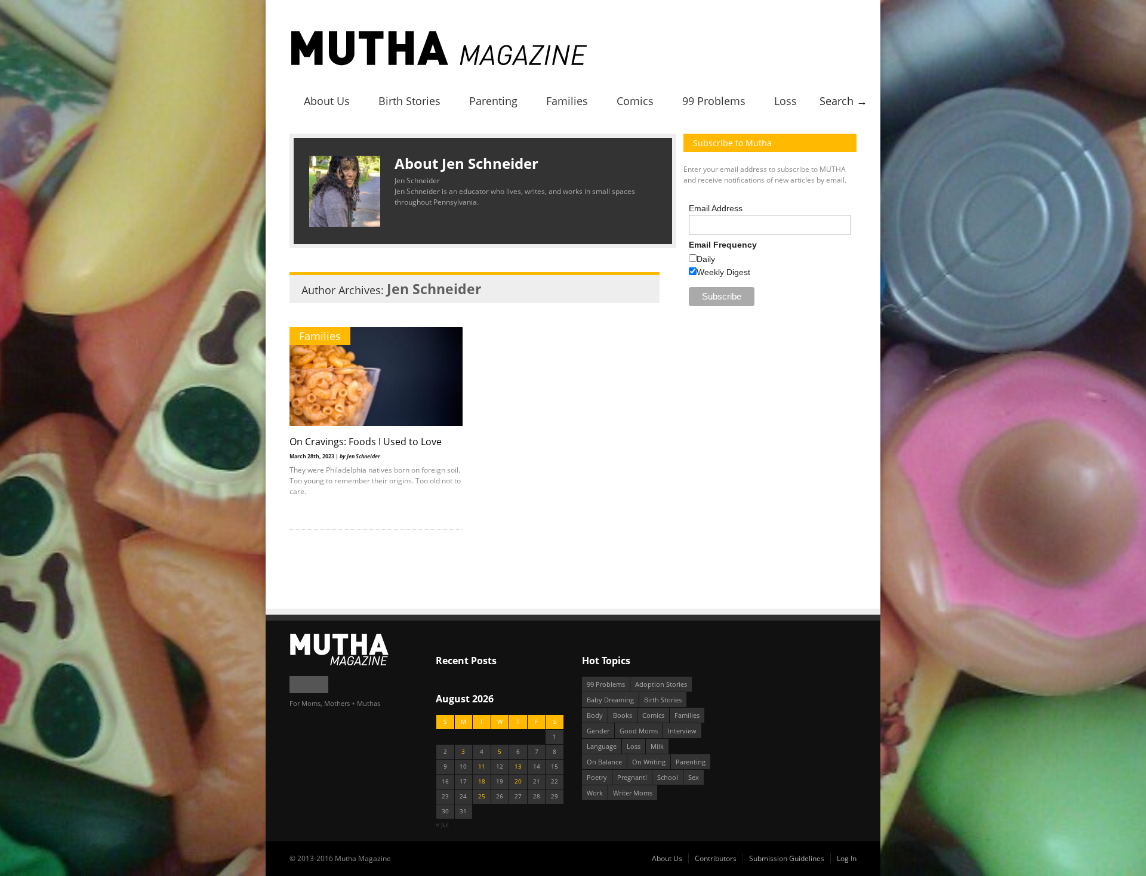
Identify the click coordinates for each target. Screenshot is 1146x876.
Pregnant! (632, 777)
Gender (598, 730)
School (667, 777)
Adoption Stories (661, 684)
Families (567, 101)
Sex (693, 777)
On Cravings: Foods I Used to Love (365, 441)
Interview (682, 730)
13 (518, 766)
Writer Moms (632, 792)
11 (481, 766)
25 (481, 796)
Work (595, 792)
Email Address (716, 208)
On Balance (604, 761)
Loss (785, 101)
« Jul (442, 824)
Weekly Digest (723, 272)
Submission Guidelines (786, 858)
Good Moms (639, 730)
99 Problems (713, 101)
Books (622, 715)
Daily (706, 259)
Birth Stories (409, 101)
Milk (657, 746)
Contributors (716, 858)
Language (602, 746)
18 (481, 781)
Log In (847, 858)
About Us (327, 101)
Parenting (493, 101)
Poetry (597, 777)
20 (518, 781)
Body (595, 715)
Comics (635, 101)
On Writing (649, 761)
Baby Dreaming (610, 699)
